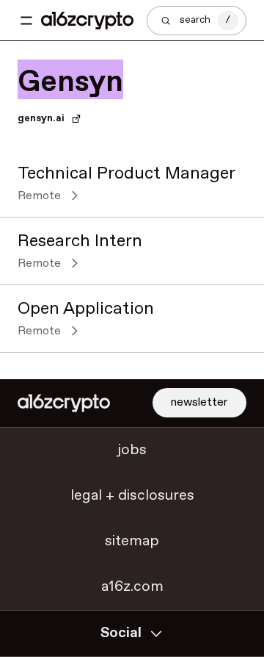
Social (121, 633)
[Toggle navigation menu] (26, 20)
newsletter (199, 402)
